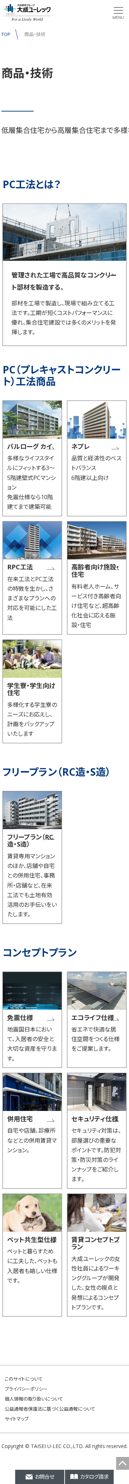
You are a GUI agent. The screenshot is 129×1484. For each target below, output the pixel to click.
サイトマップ (17, 1419)
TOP (5, 34)
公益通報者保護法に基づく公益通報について (50, 1409)
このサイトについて (24, 1379)
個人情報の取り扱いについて (34, 1399)
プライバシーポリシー (26, 1389)
